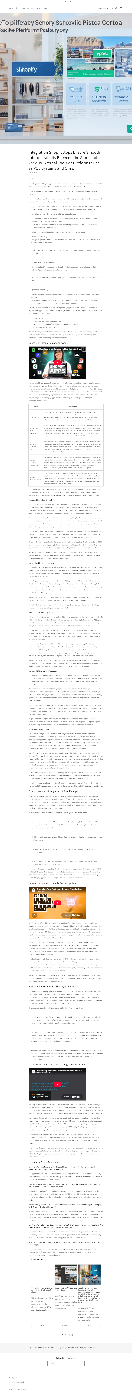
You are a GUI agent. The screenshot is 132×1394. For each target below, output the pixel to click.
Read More (42, 1325)
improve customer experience (62, 527)
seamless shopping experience (47, 395)
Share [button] (32, 178)
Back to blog (67, 1335)
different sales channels (72, 534)
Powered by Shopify (23, 1389)
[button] (37, 8)
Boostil (15, 1389)
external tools (47, 187)
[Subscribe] (82, 1363)
